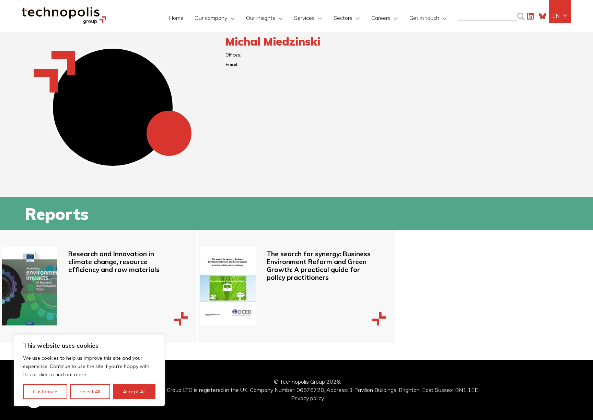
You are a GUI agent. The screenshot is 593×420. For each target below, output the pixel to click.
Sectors (343, 17)
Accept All (134, 391)
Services (304, 17)
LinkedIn (530, 16)
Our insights (260, 17)
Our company (211, 17)
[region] (89, 370)
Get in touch (424, 17)
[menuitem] (560, 16)
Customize (45, 391)
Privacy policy (307, 398)
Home (176, 17)
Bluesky (542, 16)
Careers (381, 17)
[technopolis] (64, 21)
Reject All (90, 391)
